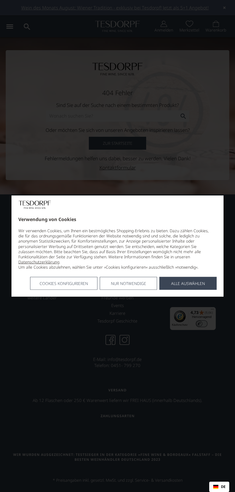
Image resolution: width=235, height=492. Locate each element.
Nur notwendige (128, 283)
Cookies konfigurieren (64, 283)
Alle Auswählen (188, 283)
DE (223, 487)
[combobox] (219, 487)
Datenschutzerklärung (38, 262)
